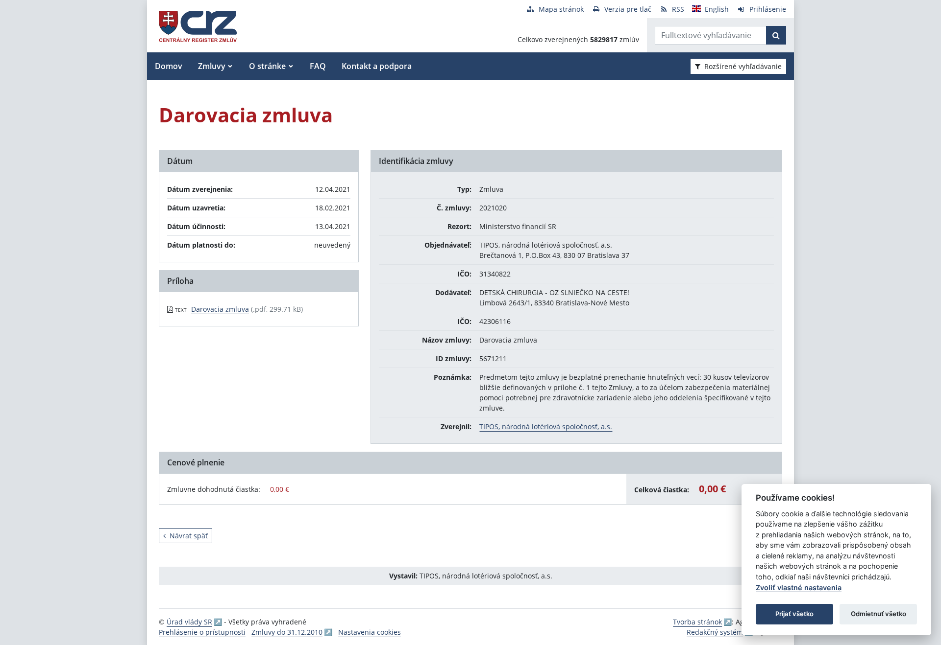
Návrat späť (189, 535)
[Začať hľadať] (776, 35)
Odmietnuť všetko (878, 614)
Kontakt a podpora (377, 66)
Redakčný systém (715, 632)
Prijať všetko (794, 614)
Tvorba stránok (697, 621)
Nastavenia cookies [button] (369, 632)
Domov (168, 66)
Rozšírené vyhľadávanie (743, 66)
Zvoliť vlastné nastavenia (799, 587)
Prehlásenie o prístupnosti (202, 632)
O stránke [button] (267, 66)
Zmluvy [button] (211, 66)
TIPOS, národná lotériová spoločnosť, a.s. (545, 426)
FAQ (318, 66)
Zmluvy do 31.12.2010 (286, 632)
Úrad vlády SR (189, 621)
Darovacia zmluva (220, 309)
